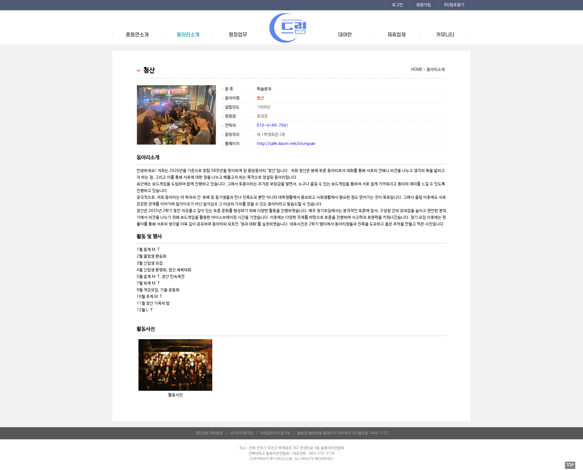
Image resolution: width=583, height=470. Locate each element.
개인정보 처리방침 (209, 433)
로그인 (397, 5)
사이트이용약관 (241, 433)
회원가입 (423, 5)
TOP (570, 465)
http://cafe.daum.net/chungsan (286, 143)
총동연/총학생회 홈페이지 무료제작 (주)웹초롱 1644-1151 (342, 433)
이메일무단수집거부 (275, 433)
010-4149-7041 (272, 125)
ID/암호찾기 (454, 5)
